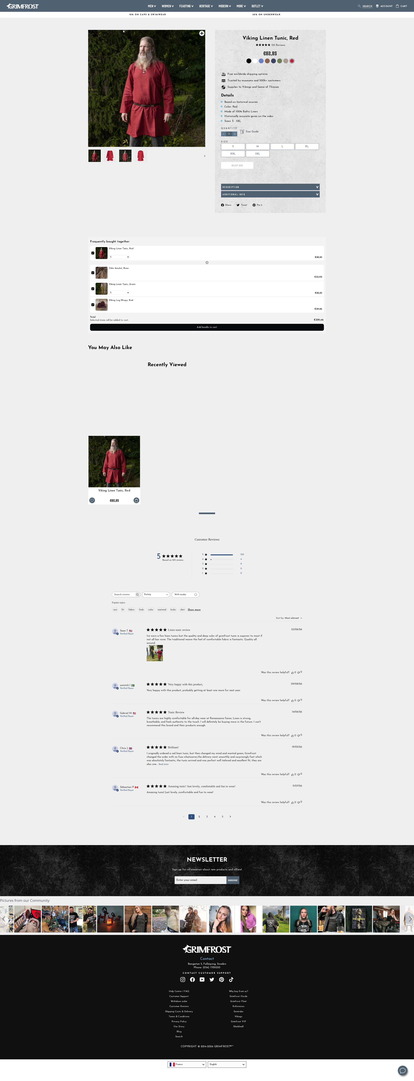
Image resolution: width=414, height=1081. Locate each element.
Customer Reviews (179, 1006)
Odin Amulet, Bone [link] (119, 268)
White (255, 60)
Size (224, 142)
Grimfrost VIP (238, 1021)
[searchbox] (123, 594)
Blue (261, 60)
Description (231, 187)
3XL (257, 154)
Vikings (238, 1016)
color (150, 610)
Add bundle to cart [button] (207, 327)
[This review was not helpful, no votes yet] (298, 672)
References (238, 1006)
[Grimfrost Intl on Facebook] (192, 979)
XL (307, 146)
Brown (267, 60)
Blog (179, 1031)
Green (279, 60)
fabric (132, 610)
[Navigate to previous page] (184, 816)
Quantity (229, 128)
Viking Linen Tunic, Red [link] (121, 248)
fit (123, 610)
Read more (164, 764)
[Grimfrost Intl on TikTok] (231, 979)
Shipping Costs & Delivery (179, 1011)
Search (179, 1036)
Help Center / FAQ (179, 991)
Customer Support (179, 996)
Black (248, 60)
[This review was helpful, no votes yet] (292, 672)
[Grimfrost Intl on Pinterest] (221, 979)
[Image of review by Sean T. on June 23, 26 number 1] (155, 653)
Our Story (179, 1026)
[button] (4, 919)
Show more (194, 610)
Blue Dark (273, 60)
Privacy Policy (179, 1021)
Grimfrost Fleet (238, 1001)
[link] (102, 253)
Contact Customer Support (207, 973)
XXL (233, 154)
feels (141, 610)
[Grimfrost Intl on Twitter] (211, 979)
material (162, 610)
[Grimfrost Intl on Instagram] (182, 979)
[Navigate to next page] (230, 816)
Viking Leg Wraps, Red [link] (121, 300)
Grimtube (238, 1011)
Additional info (234, 194)
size (115, 610)
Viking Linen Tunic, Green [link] (122, 284)
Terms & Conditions (179, 1016)
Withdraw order (179, 1001)
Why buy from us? (238, 991)
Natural (285, 60)
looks (173, 610)
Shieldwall (238, 1026)
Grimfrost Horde (238, 996)
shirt (182, 610)
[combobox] (156, 595)
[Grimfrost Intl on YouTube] (202, 979)
